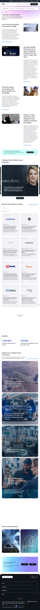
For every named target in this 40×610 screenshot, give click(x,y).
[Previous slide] (17, 198)
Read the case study (27, 81)
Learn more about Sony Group (7, 41)
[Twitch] (33, 601)
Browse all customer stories (33, 204)
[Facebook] (28, 601)
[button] (34, 4)
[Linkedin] (30, 601)
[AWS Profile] (37, 1)
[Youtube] (34, 601)
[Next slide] (23, 198)
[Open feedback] (39, 305)
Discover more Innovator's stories (32, 358)
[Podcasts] (36, 601)
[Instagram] (31, 601)
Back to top (19, 598)
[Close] (36, 152)
